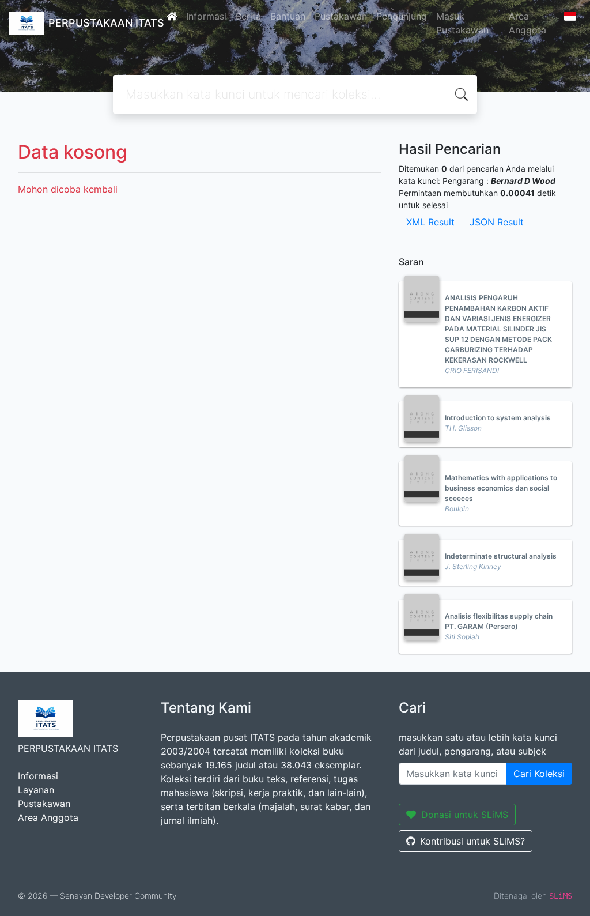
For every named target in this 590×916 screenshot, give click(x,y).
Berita (248, 16)
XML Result (430, 222)
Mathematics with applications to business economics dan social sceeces (501, 488)
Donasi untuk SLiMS (464, 814)
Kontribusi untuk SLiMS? (472, 841)
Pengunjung (401, 16)
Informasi (206, 16)
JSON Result (497, 222)
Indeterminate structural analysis (501, 556)
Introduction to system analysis (498, 417)
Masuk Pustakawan (462, 23)
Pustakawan (341, 16)
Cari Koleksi (539, 773)
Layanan (36, 790)
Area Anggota (527, 23)
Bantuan (287, 16)
